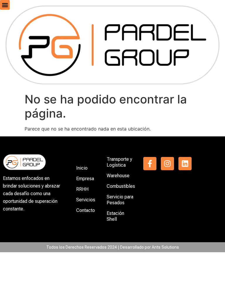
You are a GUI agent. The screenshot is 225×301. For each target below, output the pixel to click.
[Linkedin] (185, 163)
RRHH (82, 189)
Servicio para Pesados (120, 199)
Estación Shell (115, 216)
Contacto (85, 210)
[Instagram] (167, 163)
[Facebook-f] (149, 163)
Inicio (82, 168)
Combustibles (121, 186)
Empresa (85, 178)
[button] (5, 5)
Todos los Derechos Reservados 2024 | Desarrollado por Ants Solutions (112, 247)
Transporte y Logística (119, 162)
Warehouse (118, 175)
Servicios (85, 200)
